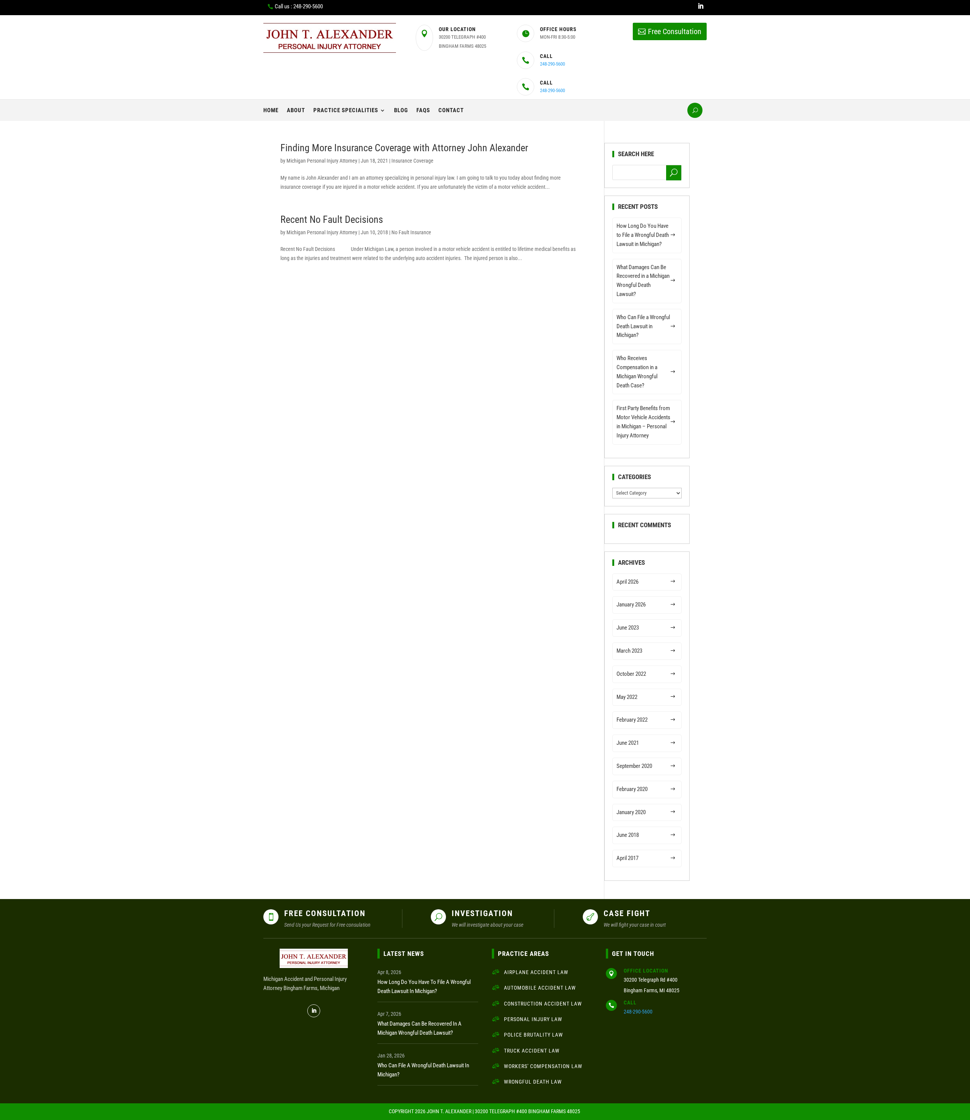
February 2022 (632, 719)
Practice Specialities (345, 110)
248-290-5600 (552, 64)
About (296, 110)
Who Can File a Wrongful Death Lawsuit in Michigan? (643, 326)
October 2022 (631, 673)
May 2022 (626, 697)
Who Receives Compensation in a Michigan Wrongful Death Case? (636, 371)
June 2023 (627, 627)
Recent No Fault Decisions (331, 219)
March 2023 (629, 650)
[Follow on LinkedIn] (701, 6)
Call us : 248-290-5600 (299, 6)
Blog (401, 110)
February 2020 (632, 789)
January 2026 (631, 604)
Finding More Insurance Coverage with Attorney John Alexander (404, 148)
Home (270, 110)
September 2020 (634, 766)
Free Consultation (674, 31)
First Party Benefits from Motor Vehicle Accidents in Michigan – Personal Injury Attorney (643, 422)
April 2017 (627, 858)
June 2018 (627, 835)
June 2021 (627, 742)
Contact (451, 110)
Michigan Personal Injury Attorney (321, 161)
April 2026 (627, 581)
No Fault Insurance (411, 232)
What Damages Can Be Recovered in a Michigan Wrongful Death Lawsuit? (643, 281)
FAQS (423, 110)
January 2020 (631, 812)
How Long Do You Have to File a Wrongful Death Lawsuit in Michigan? (642, 234)
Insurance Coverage (412, 161)
